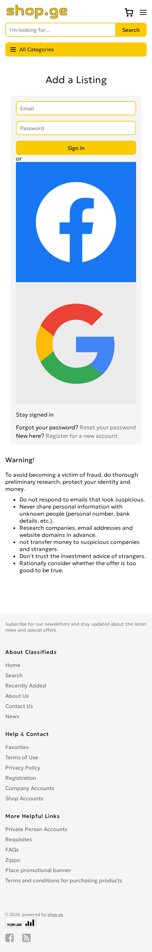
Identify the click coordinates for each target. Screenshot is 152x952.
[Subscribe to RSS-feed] (26, 938)
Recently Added (25, 685)
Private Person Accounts (36, 829)
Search (14, 675)
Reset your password (108, 427)
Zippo (12, 860)
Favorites (17, 747)
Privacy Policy (22, 767)
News (12, 716)
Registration (20, 777)
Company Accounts (29, 788)
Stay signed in (35, 414)
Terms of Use (21, 757)
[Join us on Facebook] (9, 938)
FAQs (12, 849)
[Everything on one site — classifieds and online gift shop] (37, 16)
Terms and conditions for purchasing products (63, 880)
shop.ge (55, 914)
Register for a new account (82, 435)
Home (13, 665)
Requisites (18, 839)
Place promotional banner (38, 870)
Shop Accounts (24, 798)
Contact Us (19, 706)
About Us (17, 695)
